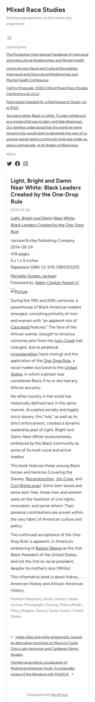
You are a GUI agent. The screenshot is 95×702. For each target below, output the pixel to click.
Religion (28, 611)
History (61, 599)
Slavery (41, 611)
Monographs (34, 605)
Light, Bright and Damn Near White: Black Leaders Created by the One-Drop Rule (46, 191)
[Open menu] (9, 38)
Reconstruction (40, 478)
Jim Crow (64, 478)
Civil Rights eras (25, 485)
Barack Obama (49, 548)
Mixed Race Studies (35, 10)
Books (48, 599)
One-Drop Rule (57, 360)
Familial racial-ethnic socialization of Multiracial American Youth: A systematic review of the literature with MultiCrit (43, 668)
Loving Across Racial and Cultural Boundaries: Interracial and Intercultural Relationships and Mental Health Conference (42, 74)
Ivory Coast (64, 340)
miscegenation (24, 354)
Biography (34, 599)
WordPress (59, 695)
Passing (52, 605)
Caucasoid (20, 327)
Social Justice (60, 611)
